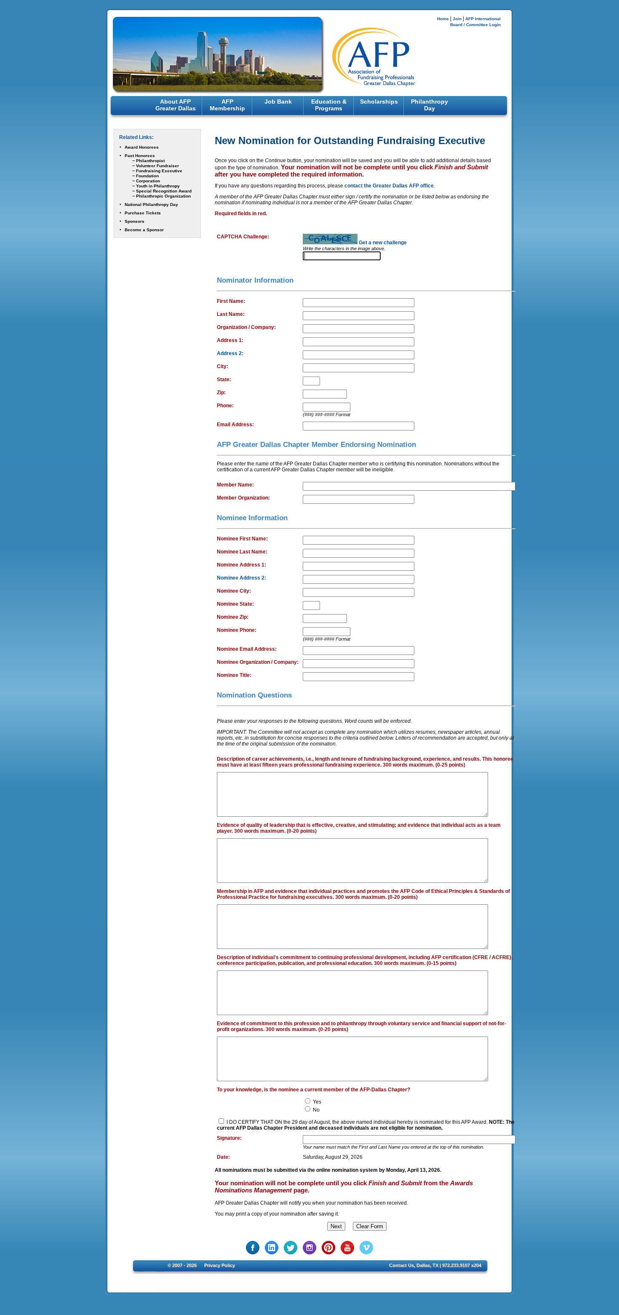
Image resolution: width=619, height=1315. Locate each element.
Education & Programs (329, 105)
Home (443, 18)
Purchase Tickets (143, 213)
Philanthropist (150, 160)
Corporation (148, 181)
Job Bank (278, 101)
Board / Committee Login (475, 24)
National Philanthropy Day (151, 204)
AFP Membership (227, 105)
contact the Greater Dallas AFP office (389, 186)
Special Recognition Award (164, 191)
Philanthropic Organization (163, 196)
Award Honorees (142, 147)
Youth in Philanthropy (158, 186)
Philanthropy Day (429, 105)
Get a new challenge (383, 243)
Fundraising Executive (159, 170)
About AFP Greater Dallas (175, 105)
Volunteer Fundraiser (157, 165)
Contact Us (401, 1265)
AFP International (483, 18)
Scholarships (379, 101)
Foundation (147, 176)
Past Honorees (140, 155)
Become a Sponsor (144, 229)
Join (457, 18)
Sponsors (134, 221)
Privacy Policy (219, 1265)
